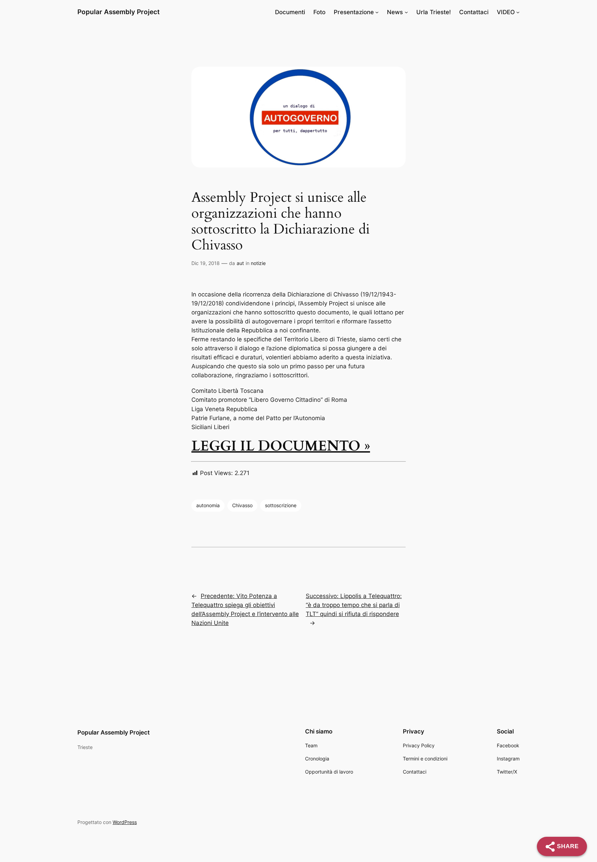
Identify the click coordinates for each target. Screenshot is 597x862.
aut (240, 263)
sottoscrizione (280, 505)
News (395, 12)
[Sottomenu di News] (406, 12)
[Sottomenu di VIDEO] (518, 12)
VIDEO (506, 12)
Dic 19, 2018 (205, 263)
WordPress (125, 822)
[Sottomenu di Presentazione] (377, 12)
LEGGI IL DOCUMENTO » (280, 446)
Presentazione (354, 12)
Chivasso (242, 505)
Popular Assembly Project (118, 12)
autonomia (208, 505)
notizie (258, 263)
